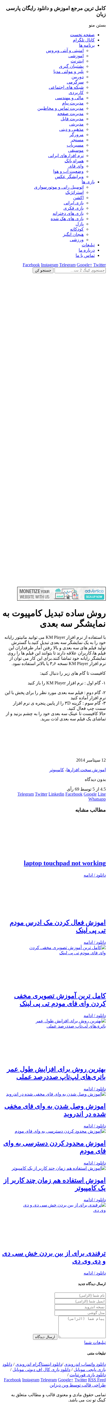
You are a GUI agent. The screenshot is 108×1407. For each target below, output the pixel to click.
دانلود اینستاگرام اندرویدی (39, 1364)
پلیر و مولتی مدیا (68, 71)
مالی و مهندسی (69, 97)
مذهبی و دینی (71, 129)
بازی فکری (73, 208)
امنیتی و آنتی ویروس (65, 50)
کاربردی (76, 92)
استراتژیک (74, 192)
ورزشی (77, 239)
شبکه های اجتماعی (66, 87)
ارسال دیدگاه (45, 1337)
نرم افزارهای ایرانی (66, 155)
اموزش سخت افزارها (86, 769)
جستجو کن (43, 270)
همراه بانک (74, 160)
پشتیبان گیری (71, 66)
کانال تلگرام (84, 40)
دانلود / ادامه (95, 875)
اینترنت (77, 61)
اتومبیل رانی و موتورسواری (59, 187)
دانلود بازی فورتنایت (88, 1374)
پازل (80, 224)
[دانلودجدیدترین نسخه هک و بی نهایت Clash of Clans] (54, 375)
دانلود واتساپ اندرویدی (85, 1364)
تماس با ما (85, 255)
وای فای (76, 166)
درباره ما (87, 250)
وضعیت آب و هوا (68, 171)
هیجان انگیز (73, 234)
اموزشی (76, 55)
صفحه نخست (82, 34)
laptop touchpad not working (65, 863)
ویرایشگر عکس (69, 176)
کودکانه (77, 229)
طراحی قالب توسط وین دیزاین (78, 1385)
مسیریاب (75, 145)
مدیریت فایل (72, 118)
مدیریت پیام (73, 103)
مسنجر (77, 139)
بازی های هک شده (67, 218)
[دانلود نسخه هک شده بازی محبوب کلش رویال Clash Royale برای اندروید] (54, 584)
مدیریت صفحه (70, 113)
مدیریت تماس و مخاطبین (60, 108)
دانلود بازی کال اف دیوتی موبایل (41, 1369)
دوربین (77, 76)
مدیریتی (76, 124)
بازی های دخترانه (68, 213)
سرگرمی (75, 82)
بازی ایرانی (74, 202)
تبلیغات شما (95, 1342)
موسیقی (76, 150)
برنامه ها (87, 45)
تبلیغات (88, 245)
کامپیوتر (56, 769)
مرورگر (77, 134)
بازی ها (88, 181)
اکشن (78, 197)
